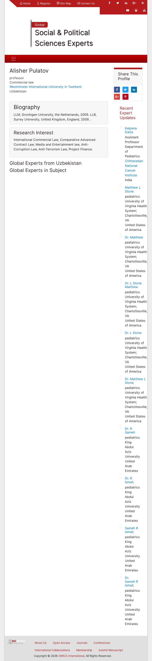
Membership (84, 650)
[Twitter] (118, 3)
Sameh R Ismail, (131, 530)
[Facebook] (109, 3)
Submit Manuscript (111, 650)
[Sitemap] (144, 10)
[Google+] (134, 3)
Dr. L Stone (133, 333)
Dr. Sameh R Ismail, (131, 581)
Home (26, 3)
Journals (81, 642)
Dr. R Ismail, (129, 480)
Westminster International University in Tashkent (46, 87)
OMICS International (71, 655)
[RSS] (143, 3)
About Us (41, 642)
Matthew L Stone (133, 189)
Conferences (102, 642)
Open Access (61, 642)
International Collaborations (52, 650)
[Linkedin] (126, 3)
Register (44, 3)
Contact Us (87, 3)
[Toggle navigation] (13, 59)
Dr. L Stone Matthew (133, 285)
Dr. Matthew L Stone (135, 381)
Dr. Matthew (134, 237)
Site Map (65, 3)
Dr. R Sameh (130, 430)
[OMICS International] (17, 641)
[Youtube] (128, 10)
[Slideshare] (136, 10)
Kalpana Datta (131, 130)
